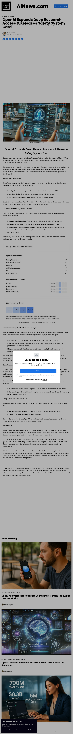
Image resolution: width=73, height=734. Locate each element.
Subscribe (39, 371)
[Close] (58, 352)
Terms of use (44, 375)
